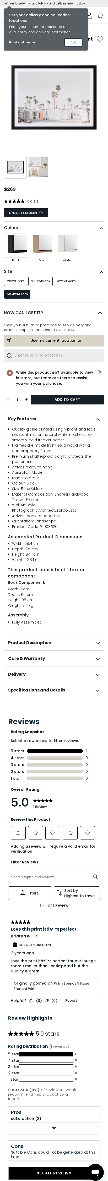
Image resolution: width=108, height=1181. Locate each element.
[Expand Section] (54, 1128)
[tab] (54, 419)
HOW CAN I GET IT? (23, 313)
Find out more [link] (22, 42)
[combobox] (54, 355)
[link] (54, 709)
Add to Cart (67, 399)
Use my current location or (56, 340)
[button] (54, 313)
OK (73, 42)
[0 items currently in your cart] (98, 15)
